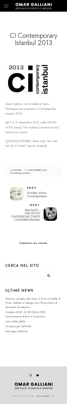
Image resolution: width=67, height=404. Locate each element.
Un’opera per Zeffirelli (18, 326)
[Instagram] (31, 376)
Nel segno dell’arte (16, 331)
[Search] (47, 275)
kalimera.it (45, 396)
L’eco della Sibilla (15, 321)
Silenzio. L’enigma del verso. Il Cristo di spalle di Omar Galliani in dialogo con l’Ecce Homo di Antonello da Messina (33, 303)
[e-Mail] (38, 376)
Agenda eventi (22, 173)
